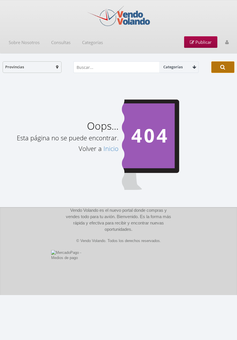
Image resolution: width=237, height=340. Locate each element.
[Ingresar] (227, 42)
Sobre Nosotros (24, 42)
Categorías (92, 42)
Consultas (61, 42)
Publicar (203, 42)
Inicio (110, 148)
